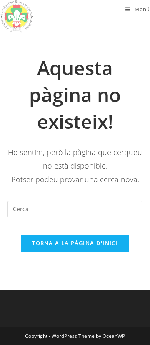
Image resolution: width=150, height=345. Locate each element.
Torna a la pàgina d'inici (75, 243)
